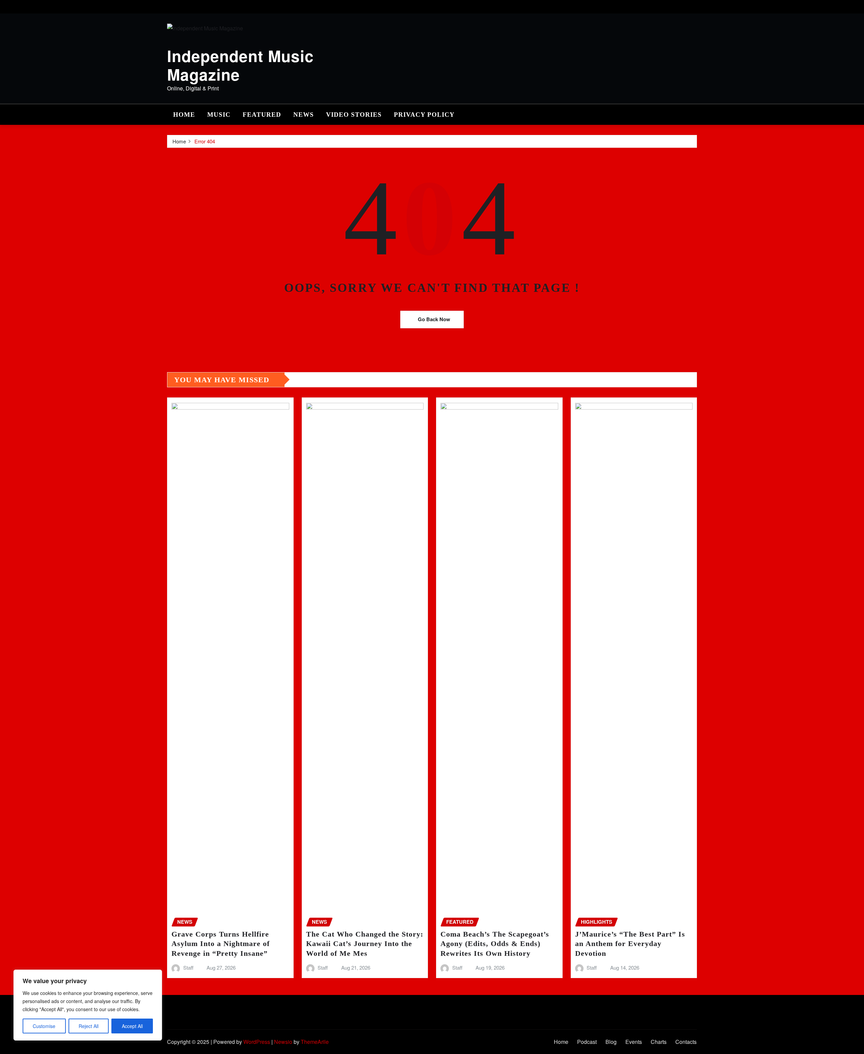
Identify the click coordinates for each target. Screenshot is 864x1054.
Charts (659, 1042)
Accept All (132, 1026)
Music (219, 114)
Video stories (354, 114)
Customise (44, 1026)
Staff (188, 967)
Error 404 (204, 141)
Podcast (587, 1042)
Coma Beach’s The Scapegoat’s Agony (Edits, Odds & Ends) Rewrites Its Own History (494, 944)
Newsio (283, 1042)
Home (184, 114)
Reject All (89, 1026)
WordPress (256, 1042)
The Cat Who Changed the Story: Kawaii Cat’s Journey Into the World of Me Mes (364, 944)
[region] (88, 1005)
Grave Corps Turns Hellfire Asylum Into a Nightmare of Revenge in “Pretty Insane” (220, 944)
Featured (262, 114)
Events (633, 1042)
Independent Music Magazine (240, 65)
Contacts (686, 1042)
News (303, 114)
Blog (611, 1042)
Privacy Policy (424, 114)
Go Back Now (434, 319)
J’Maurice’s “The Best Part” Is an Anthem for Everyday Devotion (630, 944)
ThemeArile (315, 1042)
